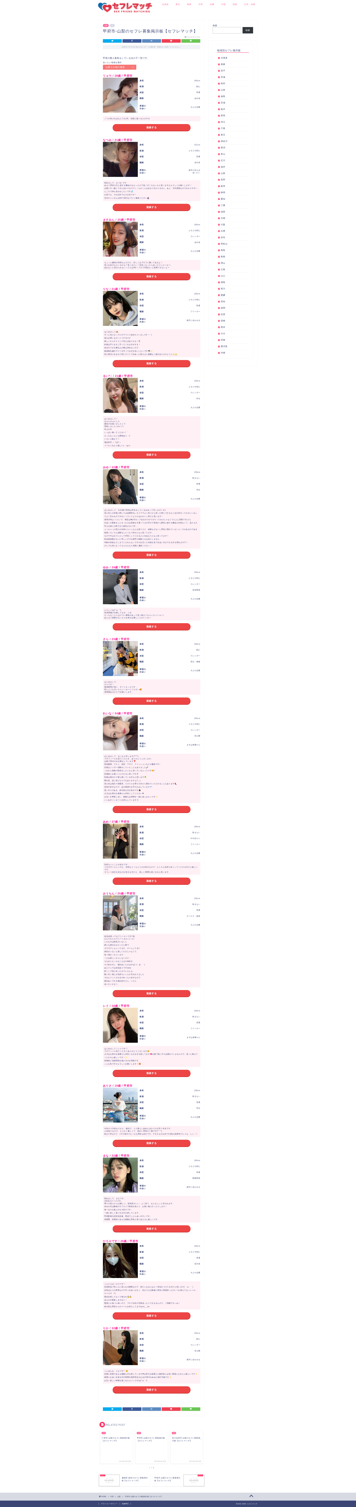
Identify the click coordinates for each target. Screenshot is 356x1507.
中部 (200, 4)
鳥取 (223, 250)
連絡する (151, 127)
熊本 (223, 327)
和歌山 (224, 244)
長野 (223, 179)
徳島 (223, 282)
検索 (215, 25)
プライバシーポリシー (109, 1503)
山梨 (105, 25)
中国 (223, 4)
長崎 (223, 320)
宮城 (223, 77)
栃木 (223, 109)
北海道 (165, 4)
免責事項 (125, 1503)
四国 (235, 4)
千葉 (223, 128)
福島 (223, 96)
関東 (189, 4)
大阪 (223, 224)
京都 (223, 218)
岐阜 (223, 186)
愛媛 (223, 295)
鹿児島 (224, 346)
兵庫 (223, 231)
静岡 (223, 192)
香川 (223, 288)
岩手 (223, 70)
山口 (223, 276)
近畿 (212, 4)
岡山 (223, 263)
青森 (223, 64)
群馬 (223, 115)
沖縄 (223, 353)
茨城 (223, 102)
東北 (178, 4)
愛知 (223, 199)
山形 (223, 90)
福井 (223, 167)
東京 (223, 135)
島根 (223, 256)
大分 (223, 333)
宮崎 (223, 340)
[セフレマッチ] (125, 12)
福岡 (223, 308)
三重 (223, 205)
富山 (223, 154)
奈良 (223, 237)
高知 (223, 301)
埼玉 (223, 122)
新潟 (223, 147)
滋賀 (223, 211)
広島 (223, 269)
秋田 (223, 83)
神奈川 (224, 141)
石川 (223, 160)
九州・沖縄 (249, 4)
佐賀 (223, 314)
